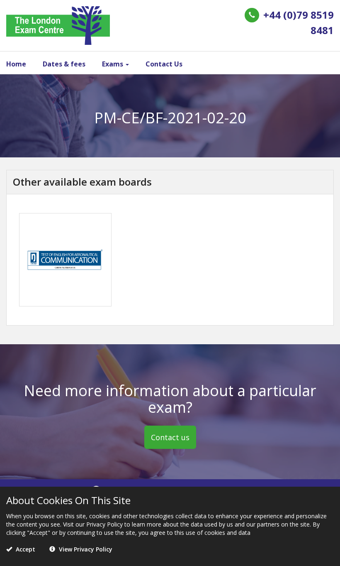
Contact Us (164, 64)
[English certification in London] (58, 25)
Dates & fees (64, 64)
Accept (24, 549)
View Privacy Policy (84, 549)
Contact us (170, 437)
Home (16, 64)
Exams (113, 64)
